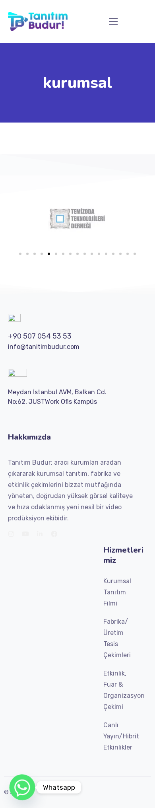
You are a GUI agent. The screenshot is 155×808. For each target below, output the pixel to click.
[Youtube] (25, 534)
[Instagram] (11, 534)
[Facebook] (54, 534)
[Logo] (38, 21)
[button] (20, 254)
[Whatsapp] (22, 787)
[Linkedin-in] (40, 534)
